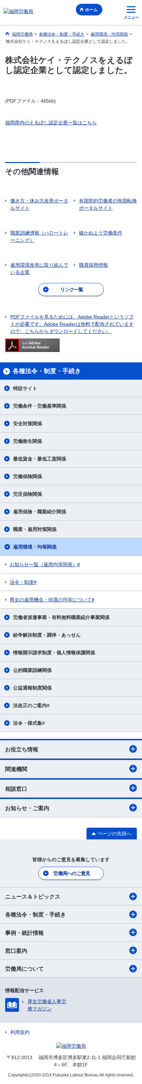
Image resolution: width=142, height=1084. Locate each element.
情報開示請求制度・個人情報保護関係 (54, 652)
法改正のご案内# (31, 705)
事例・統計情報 (24, 933)
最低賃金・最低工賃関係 (39, 459)
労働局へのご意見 (71, 873)
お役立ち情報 (21, 749)
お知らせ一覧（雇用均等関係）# (45, 564)
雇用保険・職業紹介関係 (39, 511)
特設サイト (25, 388)
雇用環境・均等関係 (35, 547)
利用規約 (20, 1032)
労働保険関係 (27, 476)
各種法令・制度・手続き (35, 914)
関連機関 (16, 769)
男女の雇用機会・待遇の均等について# (52, 599)
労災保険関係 (27, 494)
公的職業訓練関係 (32, 670)
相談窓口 (16, 789)
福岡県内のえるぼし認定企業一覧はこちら (51, 122)
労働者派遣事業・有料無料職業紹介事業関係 (61, 617)
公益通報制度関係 (32, 688)
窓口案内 (16, 951)
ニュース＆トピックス (32, 897)
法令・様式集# (29, 723)
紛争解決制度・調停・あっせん (47, 635)
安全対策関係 (27, 423)
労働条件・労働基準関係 (39, 406)
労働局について (24, 969)
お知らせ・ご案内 (27, 808)
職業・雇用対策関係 (35, 529)
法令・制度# (23, 582)
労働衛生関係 (27, 441)
